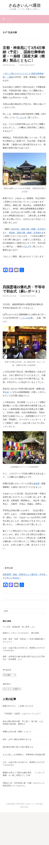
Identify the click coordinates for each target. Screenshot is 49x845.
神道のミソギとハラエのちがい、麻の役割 (21, 633)
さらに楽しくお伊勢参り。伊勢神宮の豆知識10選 (24, 754)
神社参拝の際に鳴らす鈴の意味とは (18, 747)
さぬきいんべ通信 (24, 5)
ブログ (26, 246)
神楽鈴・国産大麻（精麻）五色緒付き (26, 232)
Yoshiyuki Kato (27, 65)
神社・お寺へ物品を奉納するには (17, 739)
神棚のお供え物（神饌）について (17, 731)
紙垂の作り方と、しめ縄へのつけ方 (18, 706)
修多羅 (36, 483)
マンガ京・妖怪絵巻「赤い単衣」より (19, 627)
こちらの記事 (26, 318)
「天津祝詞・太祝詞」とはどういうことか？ (22, 713)
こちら (21, 117)
